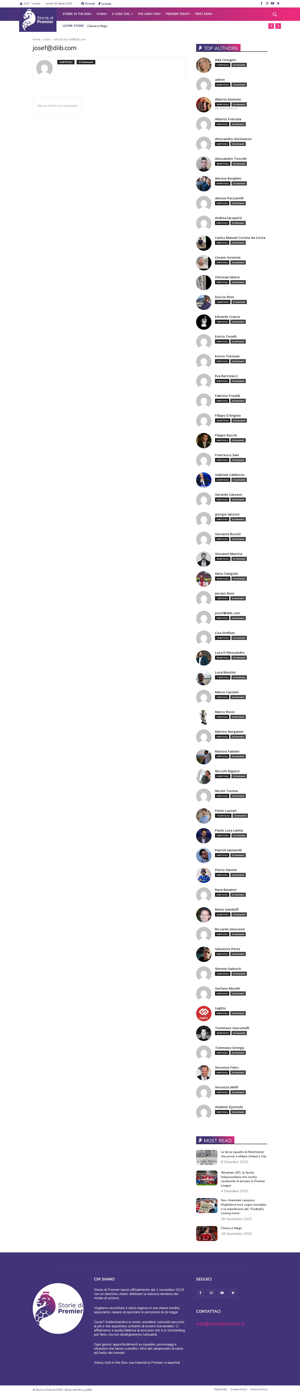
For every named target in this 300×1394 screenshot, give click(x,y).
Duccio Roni (224, 297)
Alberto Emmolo (228, 99)
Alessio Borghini (228, 178)
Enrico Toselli (226, 336)
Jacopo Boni (224, 593)
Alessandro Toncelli (231, 159)
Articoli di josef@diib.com (70, 39)
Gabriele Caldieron (229, 475)
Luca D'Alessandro (230, 652)
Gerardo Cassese (228, 494)
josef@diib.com (227, 613)
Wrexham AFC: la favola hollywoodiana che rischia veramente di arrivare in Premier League (243, 1179)
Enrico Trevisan (227, 356)
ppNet (88, 1390)
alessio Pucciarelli (229, 198)
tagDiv (220, 1008)
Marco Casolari (227, 692)
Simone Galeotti (228, 969)
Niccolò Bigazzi (227, 771)
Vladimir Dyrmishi (229, 1107)
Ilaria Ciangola (226, 573)
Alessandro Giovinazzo (233, 139)
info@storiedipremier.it (220, 1323)
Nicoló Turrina (226, 791)
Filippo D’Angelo (228, 415)
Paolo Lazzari (226, 811)
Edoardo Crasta (227, 317)
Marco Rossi (225, 712)
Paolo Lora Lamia (229, 830)
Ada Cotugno (225, 60)
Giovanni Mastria (228, 554)
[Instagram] (267, 3)
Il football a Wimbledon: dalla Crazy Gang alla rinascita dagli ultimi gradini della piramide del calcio (152, 26)
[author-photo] (46, 68)
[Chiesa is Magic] (206, 1233)
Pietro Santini (226, 870)
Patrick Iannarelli (228, 850)
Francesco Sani (227, 455)
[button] (274, 14)
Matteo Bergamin (229, 731)
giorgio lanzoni (227, 514)
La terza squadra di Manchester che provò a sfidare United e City (243, 1154)
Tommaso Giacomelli (232, 1028)
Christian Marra (227, 277)
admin (220, 79)
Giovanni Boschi (228, 534)
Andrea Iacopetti (228, 218)
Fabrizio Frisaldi (227, 396)
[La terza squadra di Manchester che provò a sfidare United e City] (206, 1157)
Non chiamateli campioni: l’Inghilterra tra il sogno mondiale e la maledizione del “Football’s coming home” (243, 1206)
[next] (278, 26)
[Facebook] (261, 3)
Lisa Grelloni (225, 633)
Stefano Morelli (227, 988)
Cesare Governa (227, 257)
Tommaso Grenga (229, 1048)
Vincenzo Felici (227, 1067)
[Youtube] (272, 3)
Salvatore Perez (227, 949)
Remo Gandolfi (227, 909)
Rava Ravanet (226, 890)
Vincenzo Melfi (226, 1087)
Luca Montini (225, 672)
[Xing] (278, 3)
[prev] (271, 26)
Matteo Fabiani (227, 751)
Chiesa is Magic (97, 26)
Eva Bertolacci (226, 376)
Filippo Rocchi (226, 435)
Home (36, 39)
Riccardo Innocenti (230, 929)
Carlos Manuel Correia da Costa (240, 238)
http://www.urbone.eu (226, 108)
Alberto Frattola (228, 119)
